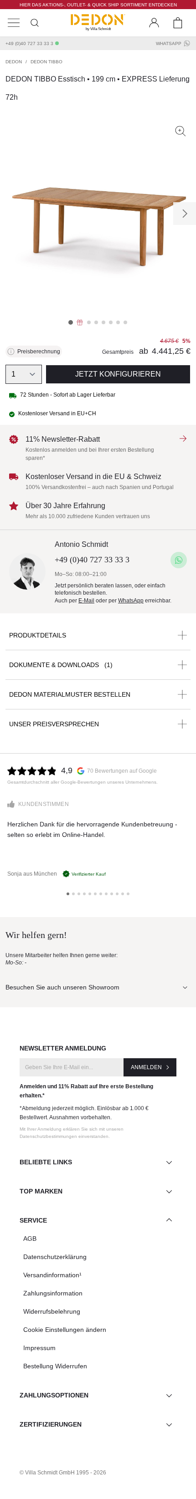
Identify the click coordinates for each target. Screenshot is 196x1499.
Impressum (39, 1347)
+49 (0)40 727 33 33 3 (29, 43)
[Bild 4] (96, 322)
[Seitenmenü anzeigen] (13, 22)
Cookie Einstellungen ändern (64, 1329)
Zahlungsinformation (53, 1293)
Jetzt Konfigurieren (118, 374)
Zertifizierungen (51, 1424)
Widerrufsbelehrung (51, 1311)
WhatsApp (168, 43)
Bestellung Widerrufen (55, 1366)
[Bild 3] (89, 322)
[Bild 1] (70, 322)
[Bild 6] (111, 322)
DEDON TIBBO (46, 61)
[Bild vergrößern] (180, 131)
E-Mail (86, 600)
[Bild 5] (103, 322)
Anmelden (146, 1067)
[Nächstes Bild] (184, 213)
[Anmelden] (154, 22)
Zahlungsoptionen (54, 1395)
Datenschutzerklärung (55, 1256)
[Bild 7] (118, 322)
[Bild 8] (125, 322)
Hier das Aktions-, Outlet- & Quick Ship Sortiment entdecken (98, 4)
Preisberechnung (38, 351)
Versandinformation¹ (52, 1275)
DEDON (13, 61)
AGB (29, 1238)
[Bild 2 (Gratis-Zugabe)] (79, 322)
